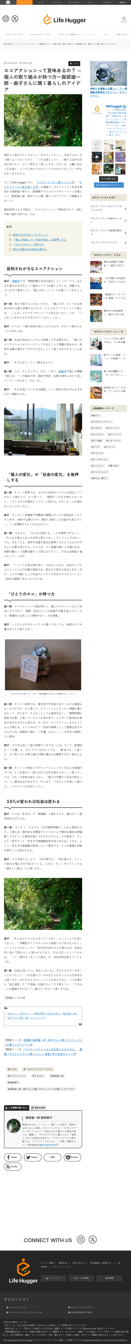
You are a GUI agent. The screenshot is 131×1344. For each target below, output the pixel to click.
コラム (106, 34)
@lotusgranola (47, 1144)
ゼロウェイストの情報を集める (106, 232)
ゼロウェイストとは (17, 1307)
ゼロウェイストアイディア (82, 1307)
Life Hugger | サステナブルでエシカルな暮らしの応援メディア (51, 1340)
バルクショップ (100, 472)
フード (41, 2)
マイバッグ (113, 428)
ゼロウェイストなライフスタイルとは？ (106, 208)
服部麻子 (14, 1082)
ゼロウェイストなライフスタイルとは (25, 1312)
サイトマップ (54, 1278)
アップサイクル (100, 459)
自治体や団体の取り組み (81, 1312)
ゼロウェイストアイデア (104, 242)
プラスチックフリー (102, 421)
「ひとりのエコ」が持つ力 (28, 244)
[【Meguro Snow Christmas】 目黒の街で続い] (97, 157)
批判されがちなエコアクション (31, 235)
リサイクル (98, 453)
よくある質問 (82, 1278)
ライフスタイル (73, 2)
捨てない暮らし (100, 478)
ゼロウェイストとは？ (14, 34)
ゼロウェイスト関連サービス (69, 34)
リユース (110, 447)
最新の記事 (40, 1107)
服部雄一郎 (58, 1075)
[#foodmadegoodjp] (120, 169)
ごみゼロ (39, 1075)
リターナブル (114, 440)
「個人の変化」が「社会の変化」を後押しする (39, 240)
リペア (96, 447)
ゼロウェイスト (24, 2)
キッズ (90, 2)
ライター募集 (47, 1263)
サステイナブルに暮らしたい (54, 182)
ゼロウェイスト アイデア (41, 34)
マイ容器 (97, 440)
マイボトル (98, 434)
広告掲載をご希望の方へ (101, 1263)
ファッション (57, 2)
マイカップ (115, 434)
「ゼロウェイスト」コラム (39, 1069)
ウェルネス (106, 2)
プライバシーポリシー (63, 1266)
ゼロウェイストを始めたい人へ (106, 220)
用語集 (110, 1278)
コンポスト (98, 465)
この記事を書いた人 (17, 1107)
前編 (14, 281)
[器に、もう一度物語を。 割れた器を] (109, 145)
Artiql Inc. (122, 1340)
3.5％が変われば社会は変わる (30, 249)
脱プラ (96, 415)
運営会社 (63, 1263)
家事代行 (122, 2)
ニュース (92, 34)
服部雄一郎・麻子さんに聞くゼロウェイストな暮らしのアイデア (42, 1089)
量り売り (114, 465)
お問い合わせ (121, 34)
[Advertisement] (22, 1193)
